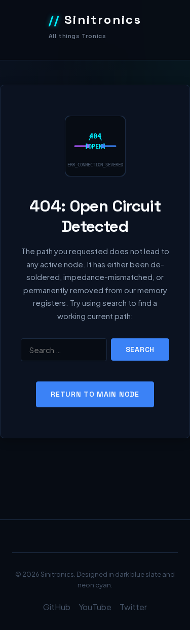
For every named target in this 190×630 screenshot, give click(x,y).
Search (140, 349)
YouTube (95, 607)
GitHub (56, 607)
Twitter (133, 607)
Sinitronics (95, 19)
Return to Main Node (95, 394)
